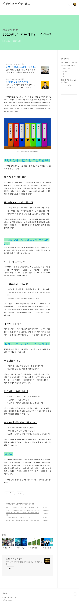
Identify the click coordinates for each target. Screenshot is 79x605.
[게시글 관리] (13, 493)
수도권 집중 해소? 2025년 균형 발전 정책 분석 (21, 510)
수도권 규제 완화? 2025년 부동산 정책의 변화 (21, 507)
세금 (63, 74)
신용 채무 (64, 71)
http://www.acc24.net (13, 79)
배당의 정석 (5, 593)
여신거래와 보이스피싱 (68, 85)
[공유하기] (10, 493)
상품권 (63, 76)
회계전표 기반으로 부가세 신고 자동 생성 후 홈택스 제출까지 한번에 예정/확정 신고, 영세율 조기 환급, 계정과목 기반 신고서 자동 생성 (21, 71)
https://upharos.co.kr (13, 64)
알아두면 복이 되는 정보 (68, 66)
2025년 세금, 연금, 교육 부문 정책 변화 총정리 (21, 520)
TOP (75, 594)
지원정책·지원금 (66, 68)
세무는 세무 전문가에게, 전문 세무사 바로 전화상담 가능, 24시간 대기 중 (21, 86)
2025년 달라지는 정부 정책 (14, 504)
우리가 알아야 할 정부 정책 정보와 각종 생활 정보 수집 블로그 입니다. (24, 563)
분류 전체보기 (65, 59)
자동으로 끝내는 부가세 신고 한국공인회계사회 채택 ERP (21, 67)
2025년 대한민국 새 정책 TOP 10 (17, 517)
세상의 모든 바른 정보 (16, 4)
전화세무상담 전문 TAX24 (17, 82)
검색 (70, 4)
